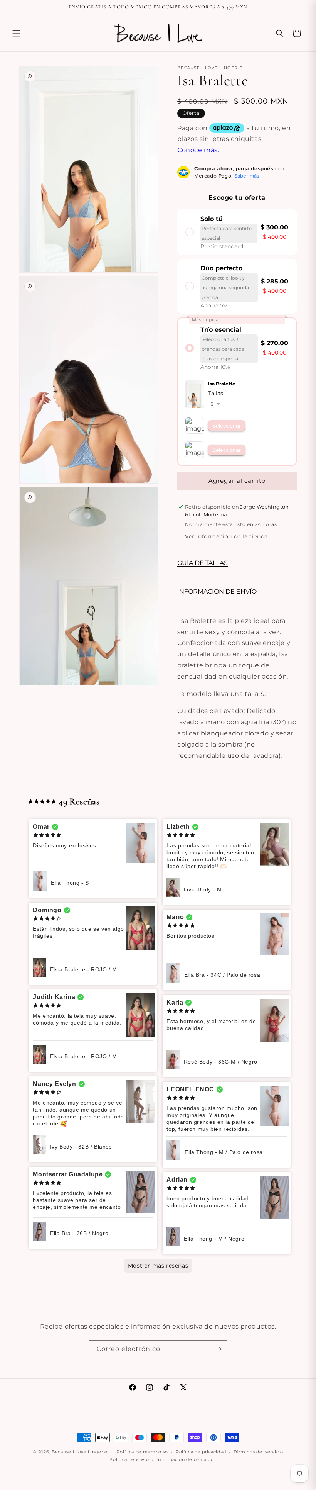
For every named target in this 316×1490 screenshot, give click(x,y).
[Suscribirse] (218, 1349)
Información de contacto (185, 1459)
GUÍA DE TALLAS (202, 563)
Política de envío (129, 1459)
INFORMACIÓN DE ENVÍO (217, 591)
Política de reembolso (142, 1451)
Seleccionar (226, 426)
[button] (16, 33)
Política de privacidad (201, 1451)
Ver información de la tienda (226, 536)
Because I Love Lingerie (80, 1451)
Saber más (246, 176)
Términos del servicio (258, 1451)
